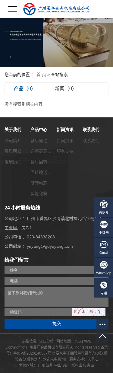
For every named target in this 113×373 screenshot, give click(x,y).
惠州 (66, 365)
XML (87, 341)
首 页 (41, 74)
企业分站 (46, 341)
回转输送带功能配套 (49, 172)
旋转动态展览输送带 (49, 182)
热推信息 (29, 341)
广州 (41, 365)
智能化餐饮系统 (45, 193)
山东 (82, 365)
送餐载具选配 (43, 151)
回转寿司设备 (81, 353)
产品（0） (25, 88)
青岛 (90, 365)
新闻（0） (66, 88)
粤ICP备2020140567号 (32, 353)
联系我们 (91, 140)
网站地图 (63, 341)
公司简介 (13, 140)
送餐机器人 (32, 359)
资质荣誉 (13, 151)
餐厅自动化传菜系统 (49, 140)
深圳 (49, 365)
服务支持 (65, 151)
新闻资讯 (65, 140)
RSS (77, 341)
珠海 (74, 365)
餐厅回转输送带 (45, 161)
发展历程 (13, 161)
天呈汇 (92, 359)
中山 (57, 365)
